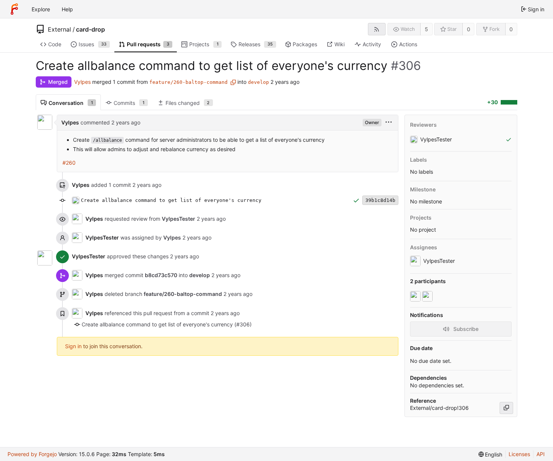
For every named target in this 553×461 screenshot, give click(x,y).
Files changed (188, 103)
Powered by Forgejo (32, 454)
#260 (69, 162)
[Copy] (506, 408)
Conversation (71, 103)
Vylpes (82, 82)
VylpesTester (102, 237)
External (59, 29)
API (540, 454)
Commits (129, 103)
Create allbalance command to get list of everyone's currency (171, 200)
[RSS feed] (377, 29)
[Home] (14, 9)
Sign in (73, 346)
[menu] (388, 122)
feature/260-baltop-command (188, 82)
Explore (41, 9)
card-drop (90, 29)
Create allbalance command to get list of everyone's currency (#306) (167, 324)
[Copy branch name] (233, 82)
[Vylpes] (416, 296)
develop (258, 82)
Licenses (519, 454)
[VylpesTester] (428, 296)
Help (67, 9)
